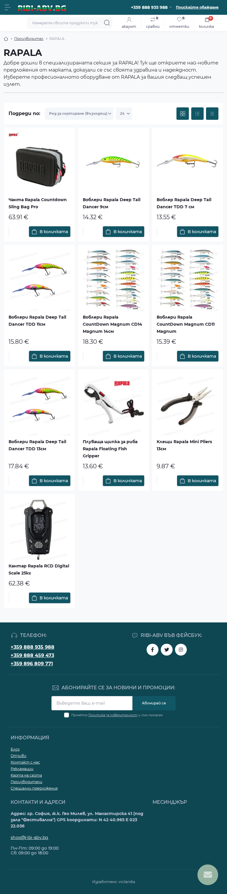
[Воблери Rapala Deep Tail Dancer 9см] (114, 163)
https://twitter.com (167, 650)
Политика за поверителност (112, 715)
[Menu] (8, 7)
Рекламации (22, 768)
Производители (26, 782)
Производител (28, 38)
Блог (15, 749)
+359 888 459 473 (32, 655)
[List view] (197, 113)
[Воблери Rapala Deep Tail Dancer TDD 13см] (39, 405)
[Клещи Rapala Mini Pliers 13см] (187, 405)
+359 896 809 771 (32, 664)
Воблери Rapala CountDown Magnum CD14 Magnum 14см (112, 324)
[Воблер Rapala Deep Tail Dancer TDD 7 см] (187, 163)
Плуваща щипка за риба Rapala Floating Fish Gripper (110, 449)
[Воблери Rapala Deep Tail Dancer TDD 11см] (39, 280)
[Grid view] (182, 113)
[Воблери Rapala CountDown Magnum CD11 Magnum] (187, 280)
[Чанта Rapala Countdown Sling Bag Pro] (39, 163)
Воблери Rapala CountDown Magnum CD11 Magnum (186, 324)
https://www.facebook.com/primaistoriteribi (152, 650)
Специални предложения (34, 788)
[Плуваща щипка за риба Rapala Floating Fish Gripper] (114, 405)
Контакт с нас (25, 762)
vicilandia (127, 882)
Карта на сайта (26, 775)
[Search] (107, 22)
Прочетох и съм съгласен (117, 715)
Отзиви (18, 755)
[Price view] (212, 113)
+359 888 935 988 (32, 647)
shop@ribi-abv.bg (29, 837)
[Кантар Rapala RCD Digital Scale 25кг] (39, 529)
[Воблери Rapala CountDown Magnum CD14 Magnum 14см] (114, 280)
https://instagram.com (181, 650)
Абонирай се (154, 703)
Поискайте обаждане (197, 7)
